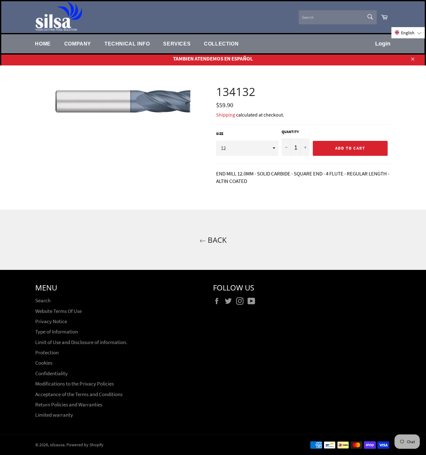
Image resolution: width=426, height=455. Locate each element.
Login (382, 44)
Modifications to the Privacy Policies (74, 383)
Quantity (290, 131)
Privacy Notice (51, 321)
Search (43, 300)
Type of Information (56, 331)
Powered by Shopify (85, 445)
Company (77, 43)
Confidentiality (51, 373)
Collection (221, 43)
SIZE (220, 133)
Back (216, 240)
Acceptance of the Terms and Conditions (79, 394)
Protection (47, 352)
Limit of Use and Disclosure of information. (81, 342)
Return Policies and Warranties (68, 404)
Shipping (225, 115)
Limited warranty (54, 414)
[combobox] (338, 17)
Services (177, 43)
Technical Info (127, 43)
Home (43, 43)
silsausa (57, 445)
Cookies (43, 362)
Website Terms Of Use (58, 311)
